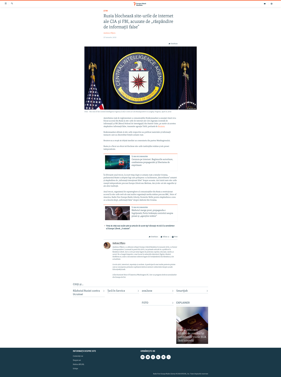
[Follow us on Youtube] (148, 357)
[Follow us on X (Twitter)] (169, 357)
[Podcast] (271, 3)
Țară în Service (116, 290)
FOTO (145, 302)
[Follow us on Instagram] (153, 357)
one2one (147, 290)
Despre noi (77, 360)
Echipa (75, 369)
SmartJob (182, 290)
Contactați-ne (78, 356)
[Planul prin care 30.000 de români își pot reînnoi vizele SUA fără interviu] (192, 325)
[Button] (172, 43)
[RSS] (158, 357)
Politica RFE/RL (78, 364)
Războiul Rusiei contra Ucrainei (86, 292)
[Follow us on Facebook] (142, 357)
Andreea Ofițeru (109, 33)
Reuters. (161, 127)
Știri (106, 11)
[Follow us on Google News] (163, 357)
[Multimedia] (265, 3)
